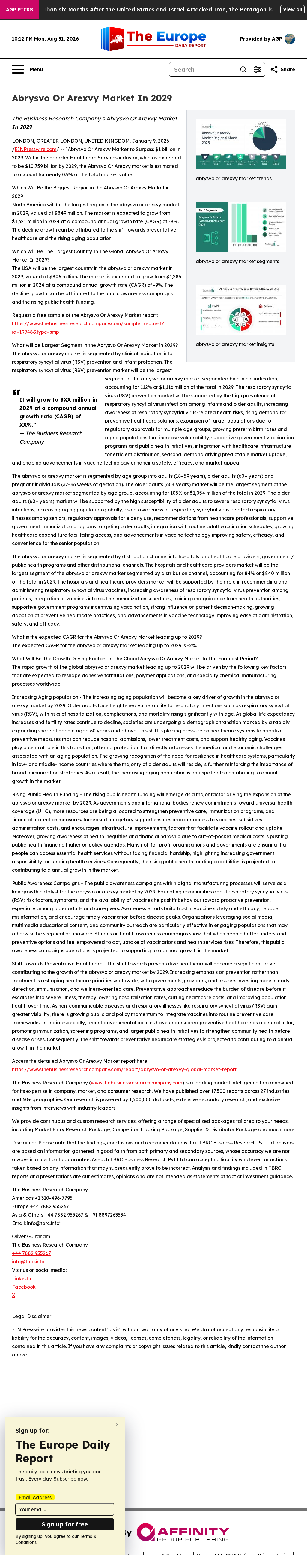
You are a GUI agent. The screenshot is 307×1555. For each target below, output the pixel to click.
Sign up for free (65, 1524)
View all (292, 9)
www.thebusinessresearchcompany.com (136, 1083)
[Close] (117, 1424)
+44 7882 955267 (31, 1253)
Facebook (24, 1287)
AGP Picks (19, 10)
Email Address (35, 1497)
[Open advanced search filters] (257, 69)
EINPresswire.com (35, 149)
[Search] (243, 69)
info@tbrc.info (28, 1262)
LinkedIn (22, 1278)
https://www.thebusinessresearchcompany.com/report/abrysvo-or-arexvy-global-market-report (124, 1069)
